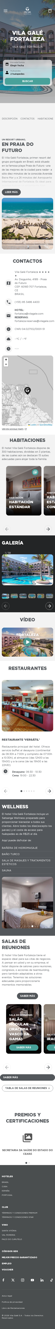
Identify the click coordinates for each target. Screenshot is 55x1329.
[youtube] (32, 1280)
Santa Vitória (9, 1230)
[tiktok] (51, 1280)
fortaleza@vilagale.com (29, 313)
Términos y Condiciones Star (17, 1217)
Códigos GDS (10, 1251)
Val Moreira (8, 1235)
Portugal (7, 1195)
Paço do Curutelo (12, 1239)
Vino (5, 1225)
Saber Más (27, 995)
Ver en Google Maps (13, 429)
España (5, 1191)
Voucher (7, 1269)
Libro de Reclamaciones (13, 1308)
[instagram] (22, 1280)
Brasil (5, 1182)
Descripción (9, 118)
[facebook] (3, 1280)
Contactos (27, 118)
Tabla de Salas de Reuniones (26, 1088)
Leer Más (11, 192)
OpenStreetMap (45, 424)
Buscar (27, 81)
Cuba (4, 1186)
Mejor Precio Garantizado (19, 1257)
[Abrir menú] (5, 11)
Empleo (6, 1263)
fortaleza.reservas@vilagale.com (34, 321)
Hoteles (7, 1176)
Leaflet (33, 424)
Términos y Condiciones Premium (19, 1213)
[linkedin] (42, 1280)
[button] (27, 391)
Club (5, 1207)
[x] (13, 1280)
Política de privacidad (12, 1302)
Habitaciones (46, 118)
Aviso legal (7, 1296)
